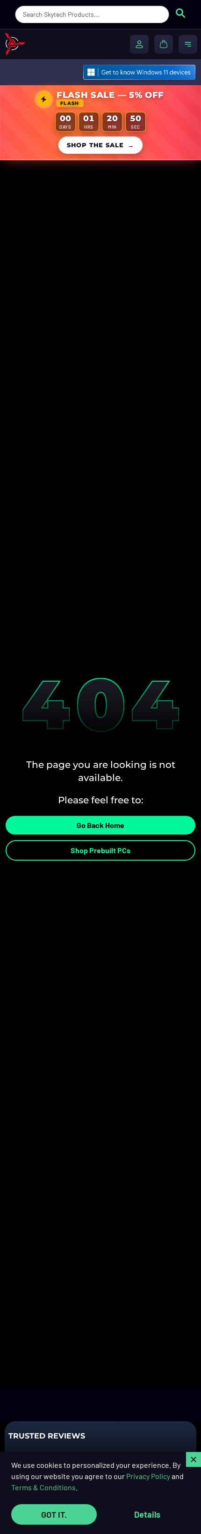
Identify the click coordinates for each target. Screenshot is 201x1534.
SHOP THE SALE (100, 145)
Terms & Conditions (43, 1487)
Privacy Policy (148, 1476)
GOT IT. (54, 1514)
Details (147, 1514)
